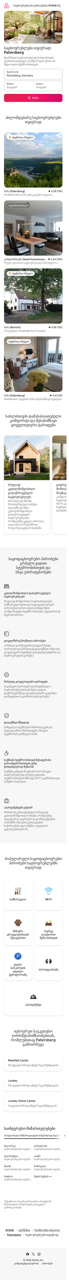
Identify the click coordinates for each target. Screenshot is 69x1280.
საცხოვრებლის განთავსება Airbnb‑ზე (36, 5)
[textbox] (18, 87)
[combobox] (33, 76)
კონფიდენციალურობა (26, 1263)
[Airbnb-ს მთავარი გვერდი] (6, 5)
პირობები (47, 1263)
